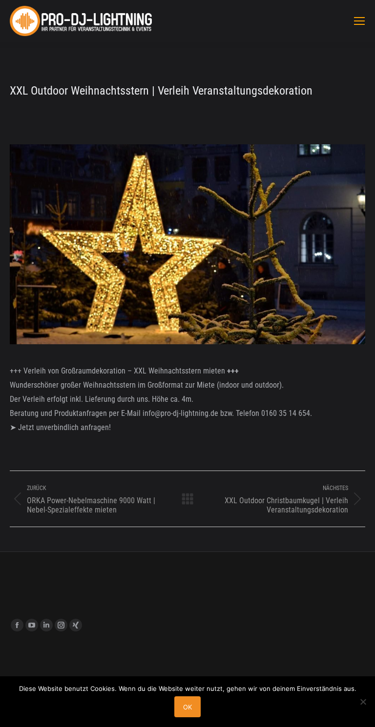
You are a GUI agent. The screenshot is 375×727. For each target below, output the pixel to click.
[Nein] (363, 702)
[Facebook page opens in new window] (17, 625)
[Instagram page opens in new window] (61, 625)
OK (187, 707)
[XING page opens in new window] (75, 625)
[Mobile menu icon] (359, 21)
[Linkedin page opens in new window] (46, 625)
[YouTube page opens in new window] (31, 625)
